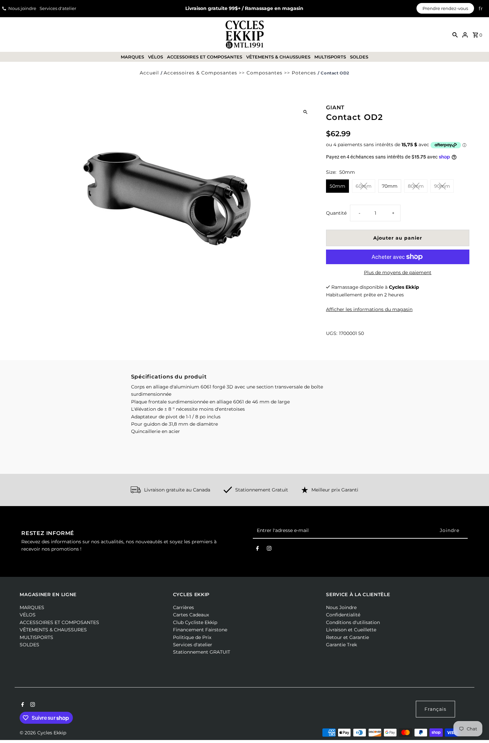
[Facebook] (257, 549)
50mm (337, 186)
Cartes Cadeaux (191, 615)
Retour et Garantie (347, 637)
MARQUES (132, 56)
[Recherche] (455, 35)
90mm (442, 186)
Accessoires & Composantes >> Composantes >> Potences (240, 73)
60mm (364, 186)
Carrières (183, 607)
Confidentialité (343, 615)
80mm (416, 186)
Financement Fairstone (200, 630)
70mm (390, 186)
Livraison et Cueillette (351, 630)
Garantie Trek (341, 645)
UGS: (331, 333)
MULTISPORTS (330, 56)
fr (481, 8)
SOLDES (359, 56)
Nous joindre (22, 8)
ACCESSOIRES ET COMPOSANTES (204, 56)
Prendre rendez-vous (445, 8)
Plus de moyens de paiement (397, 272)
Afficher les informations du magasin (369, 309)
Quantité (336, 213)
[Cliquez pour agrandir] (305, 111)
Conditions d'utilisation (353, 622)
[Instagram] (269, 549)
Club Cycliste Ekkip (195, 622)
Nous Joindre (341, 607)
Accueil (149, 73)
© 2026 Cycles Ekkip (43, 733)
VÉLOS (155, 56)
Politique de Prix (192, 637)
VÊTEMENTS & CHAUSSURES (278, 56)
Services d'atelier (58, 8)
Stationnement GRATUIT (201, 652)
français (435, 709)
